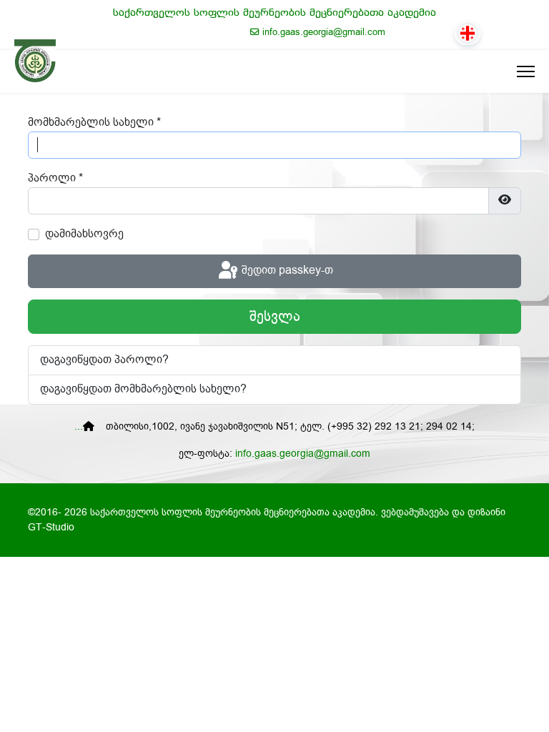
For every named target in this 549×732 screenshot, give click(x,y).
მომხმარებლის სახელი (94, 122)
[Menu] (519, 71)
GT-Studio (51, 527)
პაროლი (55, 178)
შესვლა (274, 316)
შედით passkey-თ (286, 270)
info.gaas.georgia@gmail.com (323, 32)
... (78, 426)
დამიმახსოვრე (84, 234)
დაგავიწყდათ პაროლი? (104, 359)
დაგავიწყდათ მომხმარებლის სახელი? (143, 389)
